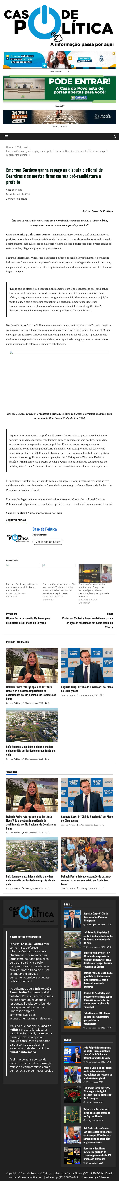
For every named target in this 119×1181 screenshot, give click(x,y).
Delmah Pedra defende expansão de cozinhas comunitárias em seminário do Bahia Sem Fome (86, 880)
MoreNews (86, 1177)
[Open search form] (115, 137)
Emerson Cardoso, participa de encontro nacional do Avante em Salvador (22, 587)
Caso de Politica (14, 189)
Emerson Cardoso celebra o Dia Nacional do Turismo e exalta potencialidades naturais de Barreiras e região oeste (58, 589)
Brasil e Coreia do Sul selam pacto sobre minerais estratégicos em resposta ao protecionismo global (72, 1074)
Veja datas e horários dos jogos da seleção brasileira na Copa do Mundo (72, 1114)
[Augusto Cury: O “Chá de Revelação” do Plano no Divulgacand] (87, 665)
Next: (87, 620)
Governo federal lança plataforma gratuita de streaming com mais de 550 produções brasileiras (72, 1155)
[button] (6, 136)
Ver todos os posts (48, 542)
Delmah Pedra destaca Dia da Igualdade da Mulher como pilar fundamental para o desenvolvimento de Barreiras (72, 979)
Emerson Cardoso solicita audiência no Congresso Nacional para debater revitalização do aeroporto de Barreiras (94, 590)
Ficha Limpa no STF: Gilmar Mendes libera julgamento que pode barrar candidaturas (72, 1019)
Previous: (28, 618)
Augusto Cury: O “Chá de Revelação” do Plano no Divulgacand (87, 689)
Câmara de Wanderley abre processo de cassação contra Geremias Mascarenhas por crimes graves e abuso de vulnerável (72, 999)
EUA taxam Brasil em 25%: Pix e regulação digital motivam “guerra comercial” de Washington (72, 1094)
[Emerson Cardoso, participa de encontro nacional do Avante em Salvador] (22, 573)
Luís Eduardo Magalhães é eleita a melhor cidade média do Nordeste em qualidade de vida (30, 750)
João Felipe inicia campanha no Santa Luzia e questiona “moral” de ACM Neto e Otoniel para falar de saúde (72, 1054)
